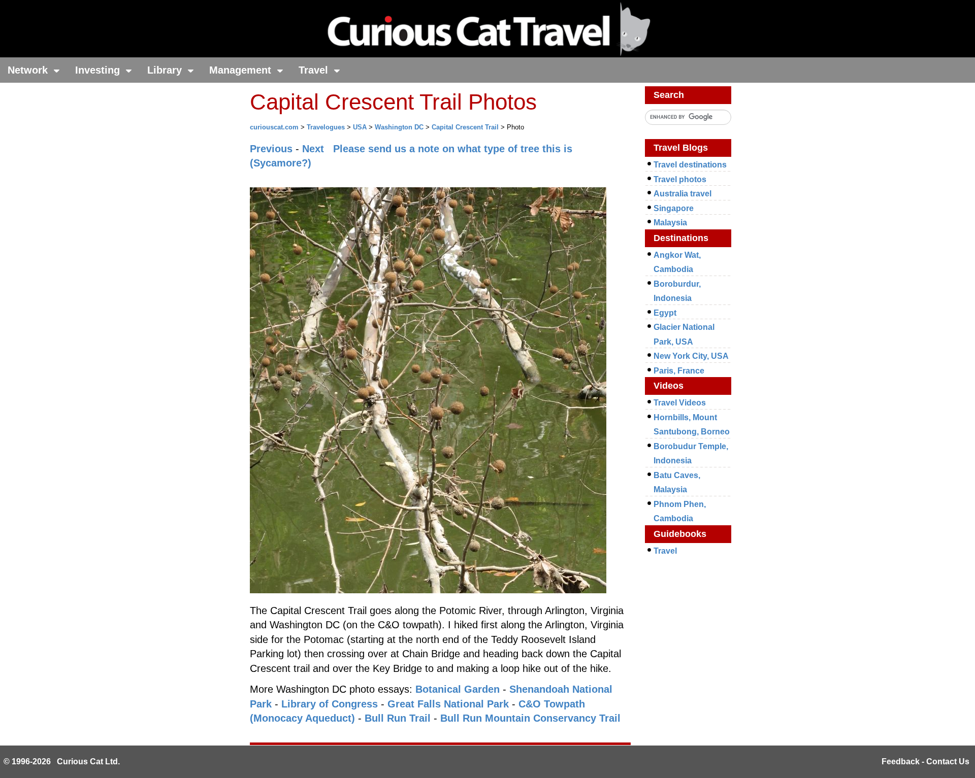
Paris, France (679, 370)
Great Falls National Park (448, 703)
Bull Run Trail (398, 718)
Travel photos (680, 179)
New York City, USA (691, 356)
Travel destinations (690, 164)
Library (166, 70)
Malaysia (670, 222)
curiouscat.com (274, 127)
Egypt (665, 313)
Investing (99, 70)
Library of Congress (329, 703)
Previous (271, 148)
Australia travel (682, 193)
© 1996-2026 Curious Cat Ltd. (62, 761)
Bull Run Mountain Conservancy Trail (530, 718)
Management (241, 70)
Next (313, 148)
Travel (315, 70)
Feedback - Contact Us (925, 761)
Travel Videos (680, 402)
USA (360, 127)
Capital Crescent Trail (465, 127)
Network (29, 70)
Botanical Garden (457, 689)
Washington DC (399, 127)
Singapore (674, 208)
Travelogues (326, 127)
